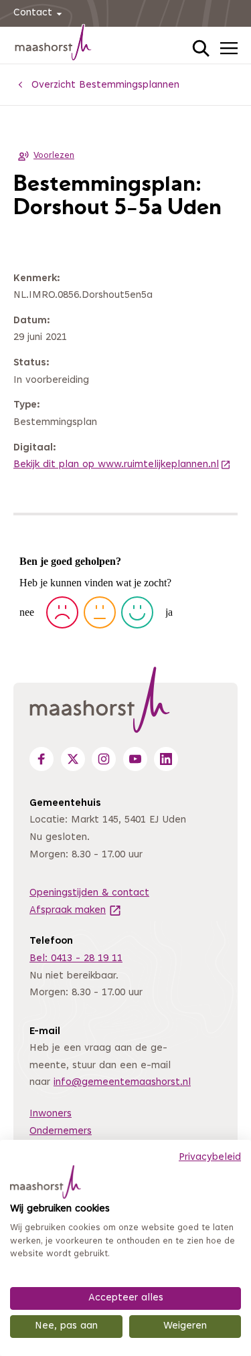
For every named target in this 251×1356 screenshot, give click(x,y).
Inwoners (50, 1114)
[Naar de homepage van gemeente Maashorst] (53, 44)
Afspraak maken (75, 911)
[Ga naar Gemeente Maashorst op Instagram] (104, 759)
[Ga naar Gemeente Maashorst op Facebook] (41, 759)
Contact (32, 13)
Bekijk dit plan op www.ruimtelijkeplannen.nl (122, 465)
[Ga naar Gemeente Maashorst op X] (73, 759)
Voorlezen (53, 156)
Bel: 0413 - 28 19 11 (75, 959)
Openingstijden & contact (89, 893)
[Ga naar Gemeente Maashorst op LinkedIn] (166, 759)
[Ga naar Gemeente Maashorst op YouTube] (135, 759)
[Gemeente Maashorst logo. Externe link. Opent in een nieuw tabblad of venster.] (45, 1182)
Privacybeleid (210, 1158)
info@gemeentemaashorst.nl (122, 1083)
